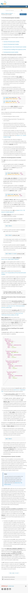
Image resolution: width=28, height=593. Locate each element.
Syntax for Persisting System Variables (11, 44)
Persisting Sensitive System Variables (10, 52)
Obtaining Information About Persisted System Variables (14, 47)
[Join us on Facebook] (2, 589)
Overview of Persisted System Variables (11, 41)
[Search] (21, 10)
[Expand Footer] (26, 586)
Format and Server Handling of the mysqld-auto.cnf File (14, 49)
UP (15, 573)
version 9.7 (22, 14)
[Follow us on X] (5, 589)
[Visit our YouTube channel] (10, 589)
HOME (13, 573)
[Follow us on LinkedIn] (7, 589)
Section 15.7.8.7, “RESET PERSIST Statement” (10, 259)
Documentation (5, 6)
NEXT (17, 573)
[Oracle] (4, 586)
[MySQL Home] (4, 3)
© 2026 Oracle (11, 586)
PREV (11, 573)
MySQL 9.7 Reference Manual (7, 13)
